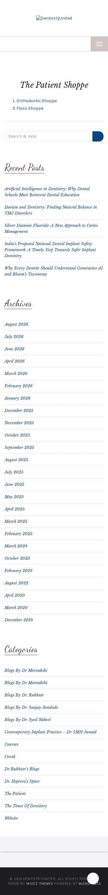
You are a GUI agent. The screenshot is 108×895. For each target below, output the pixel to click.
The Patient (15, 793)
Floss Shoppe (29, 108)
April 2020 (14, 595)
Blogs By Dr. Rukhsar (24, 695)
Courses (11, 744)
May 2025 (14, 496)
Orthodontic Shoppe (36, 100)
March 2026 (15, 373)
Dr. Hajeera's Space (22, 781)
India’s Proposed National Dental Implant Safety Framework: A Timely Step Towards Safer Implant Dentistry (50, 249)
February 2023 (18, 570)
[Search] (98, 136)
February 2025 (18, 533)
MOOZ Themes (39, 883)
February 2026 (18, 385)
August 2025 (16, 459)
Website (11, 818)
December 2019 (18, 620)
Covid (9, 756)
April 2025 (14, 509)
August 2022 (16, 583)
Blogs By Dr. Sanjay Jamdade (31, 707)
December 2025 (18, 410)
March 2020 (16, 607)
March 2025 (15, 521)
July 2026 (13, 336)
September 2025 (19, 447)
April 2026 (14, 361)
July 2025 (13, 472)
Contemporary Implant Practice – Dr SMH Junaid (50, 732)
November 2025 (19, 422)
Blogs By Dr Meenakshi (25, 670)
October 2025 (17, 435)
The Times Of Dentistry (25, 805)
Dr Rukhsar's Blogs (21, 769)
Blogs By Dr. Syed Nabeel (27, 719)
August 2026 (16, 324)
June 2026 (14, 349)
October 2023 (17, 558)
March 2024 (15, 546)
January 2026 (17, 398)
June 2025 (14, 484)
